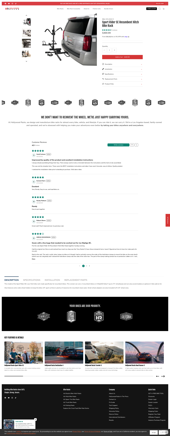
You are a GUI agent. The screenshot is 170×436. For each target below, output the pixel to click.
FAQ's (150, 405)
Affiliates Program (154, 417)
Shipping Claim (153, 411)
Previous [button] (157, 376)
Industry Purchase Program (157, 420)
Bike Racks (60, 9)
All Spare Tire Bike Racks (71, 399)
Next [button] (163, 376)
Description (11, 280)
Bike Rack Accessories (73, 9)
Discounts (151, 396)
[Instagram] (12, 3)
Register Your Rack (154, 414)
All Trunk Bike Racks (69, 402)
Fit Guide (112, 402)
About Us (86, 9)
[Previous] (26, 61)
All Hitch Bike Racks (69, 396)
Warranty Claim (153, 408)
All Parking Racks (68, 405)
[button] (106, 30)
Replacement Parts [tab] (75, 280)
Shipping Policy (114, 408)
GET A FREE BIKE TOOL (156, 393)
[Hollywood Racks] (12, 9)
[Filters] (132, 145)
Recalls (111, 420)
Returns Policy (113, 414)
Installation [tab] (52, 280)
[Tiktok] (16, 3)
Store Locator (151, 8)
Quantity (105, 46)
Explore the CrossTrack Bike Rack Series (76, 408)
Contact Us (112, 399)
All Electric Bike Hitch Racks (72, 393)
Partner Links (97, 9)
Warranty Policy (114, 411)
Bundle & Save (108, 9)
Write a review (118, 145)
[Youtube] (9, 3)
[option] (65, 42)
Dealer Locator (153, 402)
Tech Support (113, 405)
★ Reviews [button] (168, 220)
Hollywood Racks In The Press (118, 396)
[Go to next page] (90, 266)
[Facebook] (5, 3)
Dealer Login (160, 3)
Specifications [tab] (31, 280)
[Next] (94, 40)
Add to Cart (122, 57)
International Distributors (117, 417)
